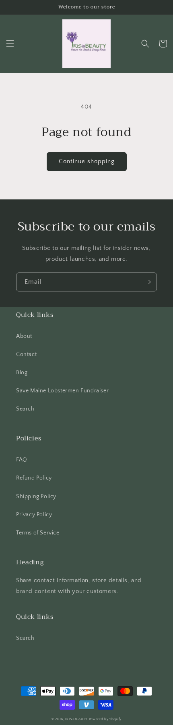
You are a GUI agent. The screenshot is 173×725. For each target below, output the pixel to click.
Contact (26, 354)
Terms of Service (38, 533)
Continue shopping (87, 161)
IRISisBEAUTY (77, 719)
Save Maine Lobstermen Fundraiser (62, 391)
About (24, 336)
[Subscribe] (148, 281)
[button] (10, 43)
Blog (21, 372)
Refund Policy (34, 478)
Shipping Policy (36, 496)
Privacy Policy (34, 514)
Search (25, 409)
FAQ (21, 460)
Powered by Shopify (105, 719)
